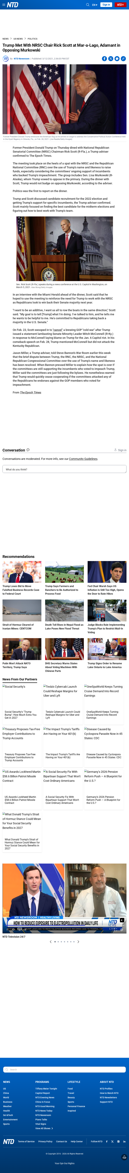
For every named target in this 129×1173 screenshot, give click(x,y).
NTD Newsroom (21, 58)
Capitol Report (42, 1093)
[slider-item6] (70, 941)
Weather (7, 1106)
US (4, 1088)
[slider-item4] (64, 941)
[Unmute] (122, 920)
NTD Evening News (44, 1097)
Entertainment (10, 1119)
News (5, 39)
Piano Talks (41, 1119)
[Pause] (7, 929)
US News (18, 39)
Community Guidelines (83, 458)
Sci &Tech (8, 1115)
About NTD (107, 1081)
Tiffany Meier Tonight (46, 1088)
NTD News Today (43, 1110)
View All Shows (42, 1128)
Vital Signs (40, 1124)
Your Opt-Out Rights (64, 1163)
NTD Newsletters (108, 1097)
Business (7, 1102)
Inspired (72, 1110)
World (6, 1097)
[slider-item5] (67, 941)
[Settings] (121, 929)
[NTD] (8, 1141)
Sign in (106, 4)
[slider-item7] (74, 941)
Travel (71, 1093)
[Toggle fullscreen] (115, 929)
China (6, 1093)
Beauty (71, 1097)
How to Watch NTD (109, 1093)
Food (70, 1088)
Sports (6, 1124)
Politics (32, 39)
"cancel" (58, 330)
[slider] (64, 925)
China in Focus (42, 1102)
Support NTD (106, 1102)
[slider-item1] (55, 941)
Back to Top (124, 1157)
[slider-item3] (61, 941)
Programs (42, 1081)
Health (6, 1110)
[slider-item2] (58, 941)
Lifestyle (74, 1081)
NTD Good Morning (44, 1106)
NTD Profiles (106, 1088)
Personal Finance (76, 1106)
